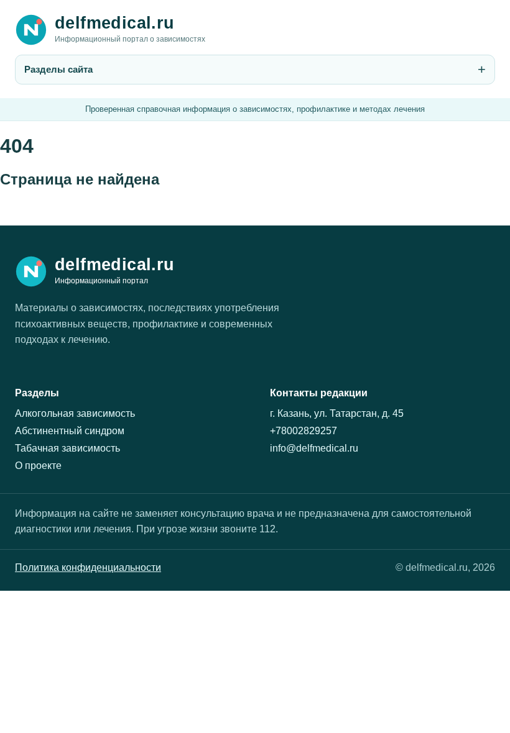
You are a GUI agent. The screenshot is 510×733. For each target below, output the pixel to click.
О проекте (38, 465)
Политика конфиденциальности (88, 567)
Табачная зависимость (67, 448)
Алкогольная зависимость (75, 413)
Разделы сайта (58, 69)
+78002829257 (303, 431)
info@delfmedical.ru (314, 448)
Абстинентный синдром (69, 431)
